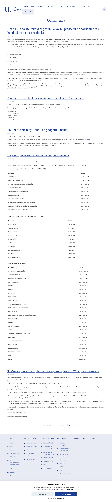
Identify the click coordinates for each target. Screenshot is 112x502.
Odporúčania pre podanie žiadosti (47, 447)
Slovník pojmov (31, 459)
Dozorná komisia (14, 453)
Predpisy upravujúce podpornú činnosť (65, 449)
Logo (44, 464)
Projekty (12, 476)
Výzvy (28, 450)
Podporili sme (84, 7)
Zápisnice (62, 463)
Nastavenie (42, 494)
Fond (11, 443)
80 (63, 425)
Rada (11, 446)
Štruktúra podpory (32, 443)
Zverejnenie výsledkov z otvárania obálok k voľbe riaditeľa (45, 98)
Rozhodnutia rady (48, 457)
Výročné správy (64, 460)
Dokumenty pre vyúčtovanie (64, 455)
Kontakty (27, 12)
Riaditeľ (12, 450)
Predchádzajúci (47, 425)
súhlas (67, 487)
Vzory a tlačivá (47, 468)
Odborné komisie (14, 457)
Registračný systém (48, 443)
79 (61, 425)
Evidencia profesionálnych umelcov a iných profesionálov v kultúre (14, 465)
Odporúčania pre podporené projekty (48, 453)
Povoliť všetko (66, 494)
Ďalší (68, 425)
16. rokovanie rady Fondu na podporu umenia (37, 130)
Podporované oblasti (32, 446)
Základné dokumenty (63, 444)
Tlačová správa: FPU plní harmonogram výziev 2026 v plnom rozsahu (53, 371)
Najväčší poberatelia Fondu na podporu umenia (38, 155)
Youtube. (88, 139)
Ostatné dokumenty (65, 467)
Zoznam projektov (48, 461)
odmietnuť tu (60, 498)
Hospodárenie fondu (65, 473)
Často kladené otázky (30, 454)
